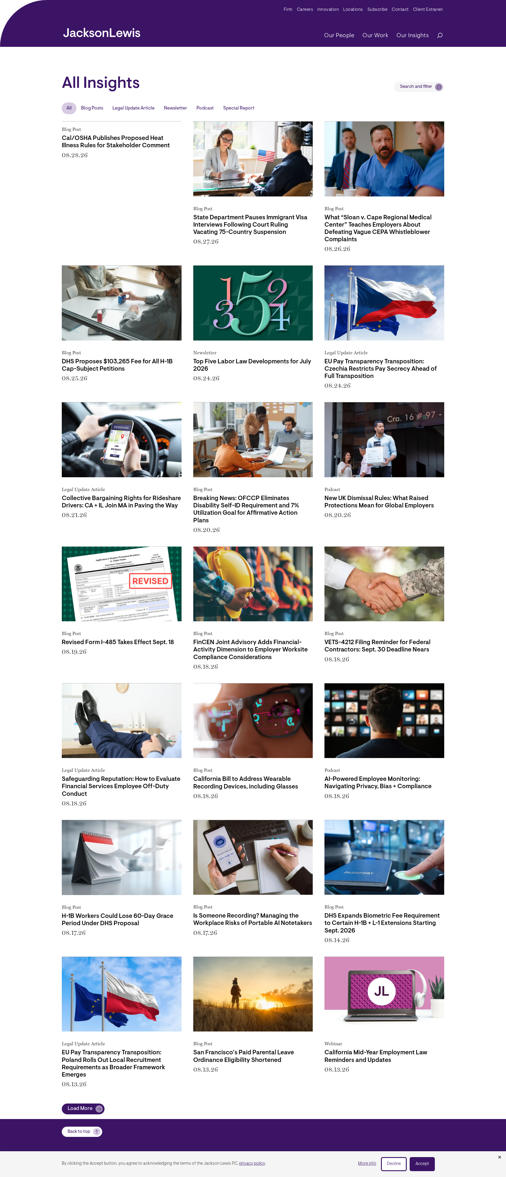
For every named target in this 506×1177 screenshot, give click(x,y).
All (69, 108)
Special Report (238, 108)
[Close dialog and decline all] (499, 1157)
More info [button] (367, 1163)
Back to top (79, 1132)
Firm (288, 10)
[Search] (437, 35)
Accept (422, 1164)
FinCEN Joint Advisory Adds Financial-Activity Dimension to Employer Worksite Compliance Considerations (250, 649)
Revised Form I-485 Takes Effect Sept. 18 (118, 642)
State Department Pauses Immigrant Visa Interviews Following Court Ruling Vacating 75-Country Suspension (250, 225)
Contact (400, 10)
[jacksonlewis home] (101, 31)
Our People (339, 36)
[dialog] (253, 1164)
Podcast (205, 108)
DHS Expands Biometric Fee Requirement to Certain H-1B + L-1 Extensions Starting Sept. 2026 (382, 923)
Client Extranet (428, 10)
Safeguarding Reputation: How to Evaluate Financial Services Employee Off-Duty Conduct (121, 786)
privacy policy (252, 1163)
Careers (305, 10)
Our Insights (412, 36)
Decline (394, 1164)
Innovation (328, 10)
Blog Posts (92, 108)
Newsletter (175, 108)
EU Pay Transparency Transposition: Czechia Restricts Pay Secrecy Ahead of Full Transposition (380, 369)
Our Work (375, 36)
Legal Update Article (133, 108)
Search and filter (416, 87)
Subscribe (377, 10)
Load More (80, 1108)
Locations (353, 10)
